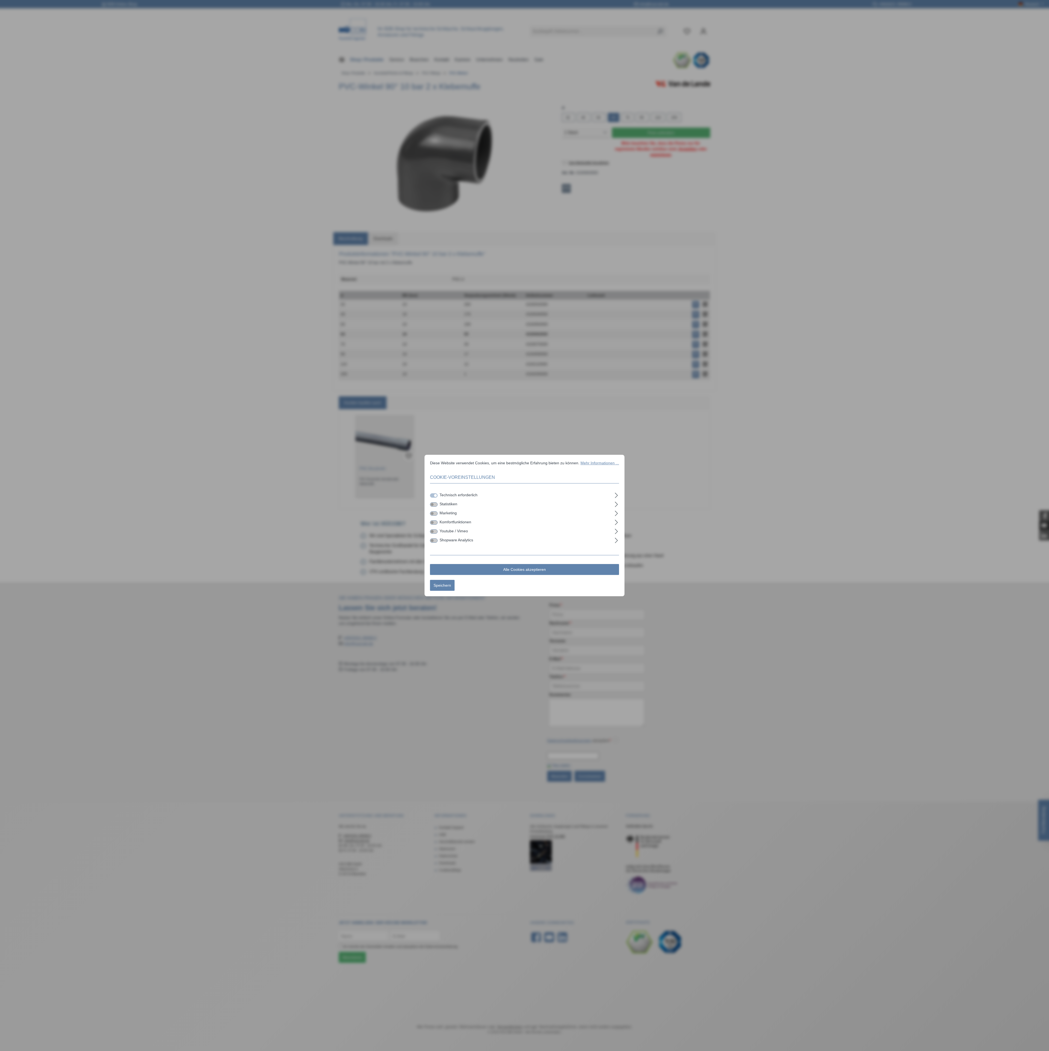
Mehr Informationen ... (600, 463)
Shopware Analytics (456, 540)
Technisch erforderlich (459, 495)
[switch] (434, 504)
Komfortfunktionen (455, 522)
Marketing (448, 513)
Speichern (442, 585)
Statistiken (448, 504)
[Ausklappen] (616, 494)
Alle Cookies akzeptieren (524, 569)
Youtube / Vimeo (454, 531)
